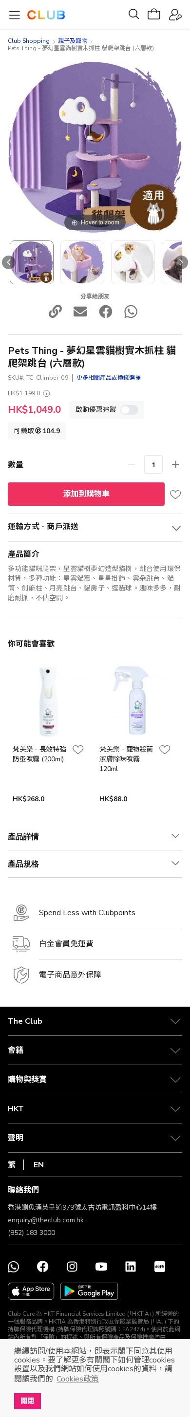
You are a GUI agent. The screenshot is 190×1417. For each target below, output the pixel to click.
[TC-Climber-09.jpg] (32, 262)
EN (39, 1164)
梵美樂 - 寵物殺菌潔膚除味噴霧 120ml (126, 759)
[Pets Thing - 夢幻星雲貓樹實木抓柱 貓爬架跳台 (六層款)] (82, 262)
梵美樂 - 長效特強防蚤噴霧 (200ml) (39, 754)
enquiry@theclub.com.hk (46, 1220)
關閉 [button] (27, 1401)
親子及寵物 (72, 41)
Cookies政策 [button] (78, 1379)
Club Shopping (29, 41)
